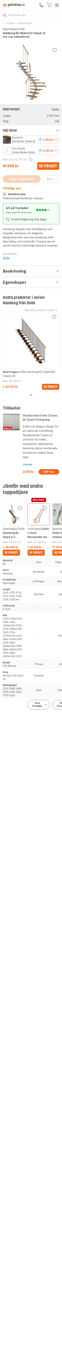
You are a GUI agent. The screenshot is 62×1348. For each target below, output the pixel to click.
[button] (31, 115)
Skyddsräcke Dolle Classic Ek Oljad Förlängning (40, 417)
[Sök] (4, 15)
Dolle (6, 258)
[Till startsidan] (14, 5)
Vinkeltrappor (24, 23)
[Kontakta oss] (41, 5)
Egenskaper (14, 282)
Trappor (11, 23)
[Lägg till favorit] (54, 50)
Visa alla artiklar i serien (39, 310)
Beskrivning (14, 271)
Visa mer (28, 464)
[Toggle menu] (56, 5)
